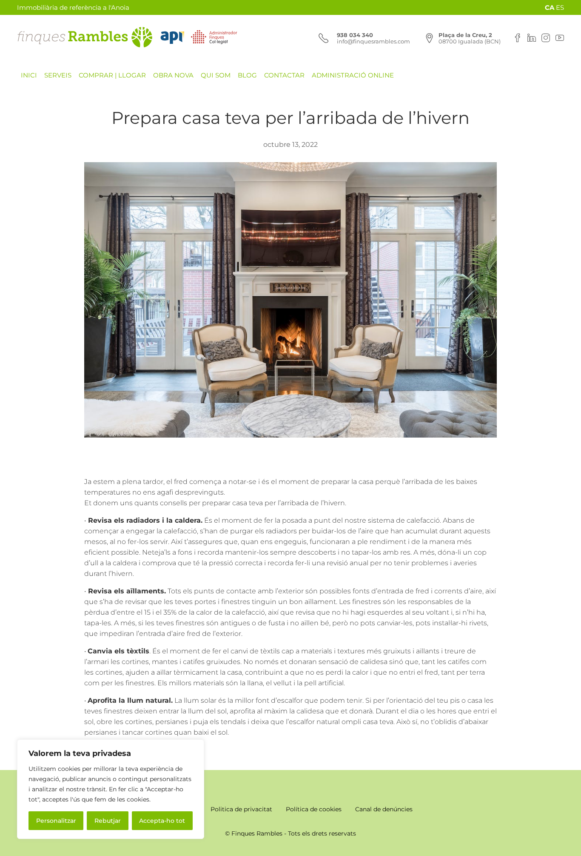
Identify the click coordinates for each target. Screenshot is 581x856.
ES (560, 7)
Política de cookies (314, 809)
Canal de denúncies (384, 809)
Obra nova (173, 75)
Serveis (57, 75)
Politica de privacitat (241, 809)
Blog (247, 75)
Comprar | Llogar (112, 75)
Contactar (284, 75)
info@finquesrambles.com (373, 41)
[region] (110, 789)
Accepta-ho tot (162, 821)
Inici (29, 75)
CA (549, 7)
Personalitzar (56, 821)
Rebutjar (107, 821)
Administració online (353, 75)
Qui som (216, 75)
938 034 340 (355, 34)
